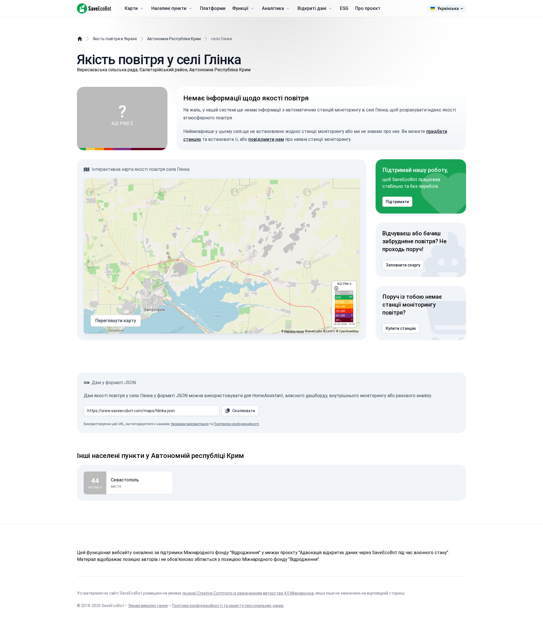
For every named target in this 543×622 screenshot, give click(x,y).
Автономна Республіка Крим (174, 38)
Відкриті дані (312, 8)
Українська (448, 8)
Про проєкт (367, 8)
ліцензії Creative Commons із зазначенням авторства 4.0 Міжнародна (248, 593)
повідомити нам (266, 139)
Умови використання (148, 605)
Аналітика (273, 8)
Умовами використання (190, 424)
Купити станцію (401, 328)
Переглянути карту (115, 320)
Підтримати (397, 201)
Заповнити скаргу (403, 265)
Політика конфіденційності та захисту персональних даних (228, 605)
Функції (240, 8)
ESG (344, 8)
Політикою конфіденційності (236, 424)
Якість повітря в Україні (115, 38)
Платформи (212, 8)
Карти (131, 8)
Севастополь (125, 480)
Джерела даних (294, 331)
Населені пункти (168, 8)
